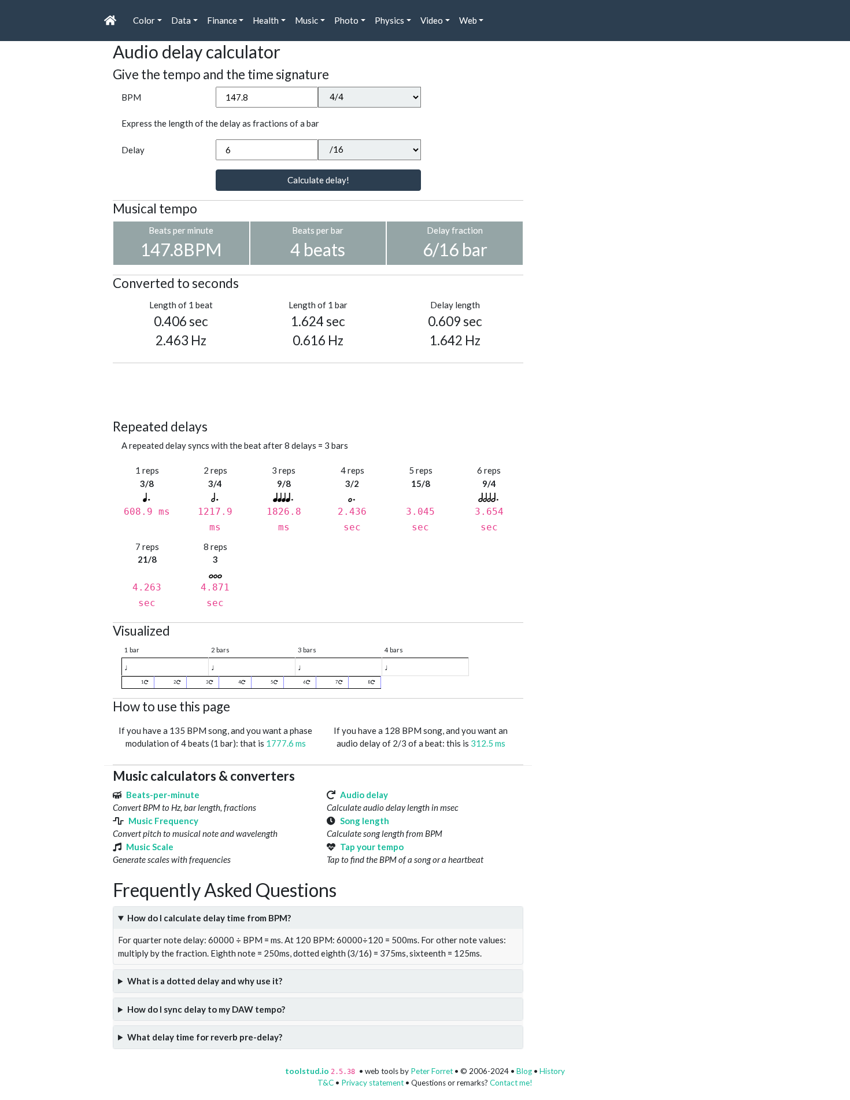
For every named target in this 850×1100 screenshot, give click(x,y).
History (552, 1071)
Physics (389, 20)
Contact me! (511, 1082)
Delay (133, 150)
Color (144, 20)
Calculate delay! (318, 180)
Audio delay (364, 794)
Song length (364, 820)
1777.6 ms (286, 743)
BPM (131, 97)
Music (306, 20)
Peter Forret (432, 1071)
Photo (346, 20)
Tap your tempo (372, 846)
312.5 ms (488, 743)
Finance (222, 20)
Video (431, 20)
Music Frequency (163, 820)
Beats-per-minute (162, 794)
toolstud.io (307, 1071)
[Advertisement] (323, 389)
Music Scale (149, 846)
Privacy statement (372, 1082)
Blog (524, 1071)
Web (468, 20)
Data (181, 20)
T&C (325, 1082)
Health (266, 20)
